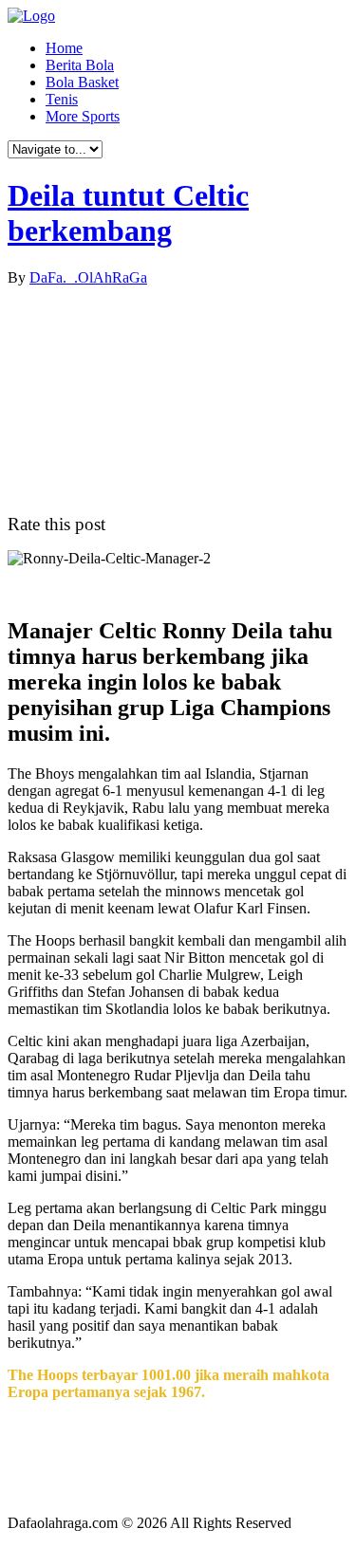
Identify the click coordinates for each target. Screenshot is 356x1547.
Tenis (62, 99)
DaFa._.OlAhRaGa (88, 277)
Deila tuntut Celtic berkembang (128, 213)
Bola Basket (82, 82)
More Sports (83, 116)
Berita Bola (80, 65)
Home (64, 48)
